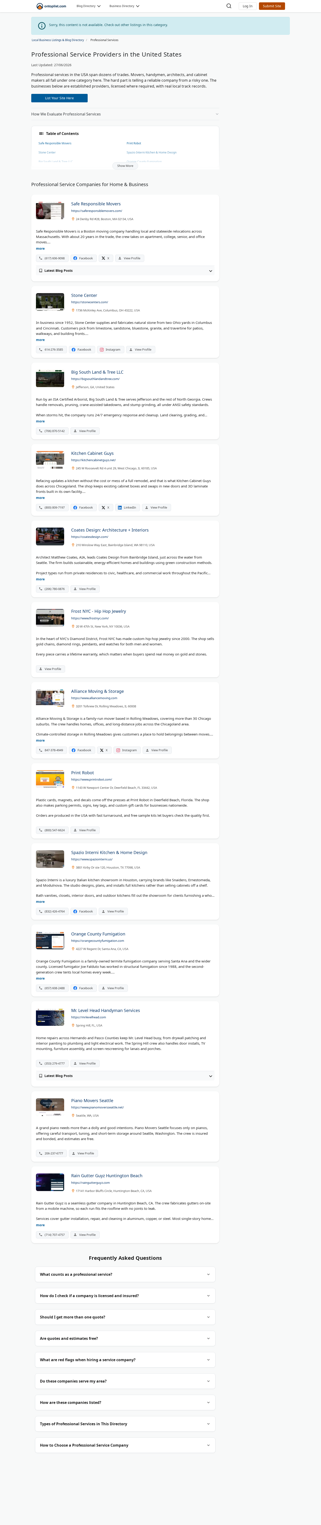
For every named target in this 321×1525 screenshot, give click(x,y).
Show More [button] (125, 166)
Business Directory (122, 6)
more (40, 248)
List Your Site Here (59, 98)
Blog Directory (86, 6)
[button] (248, 6)
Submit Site (272, 6)
